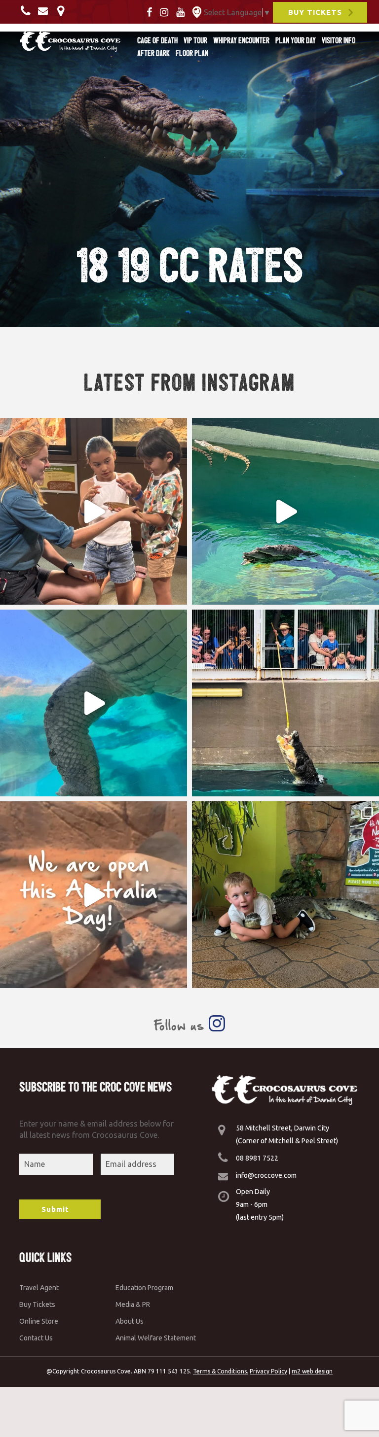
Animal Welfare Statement (155, 1338)
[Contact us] (28, 10)
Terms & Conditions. (220, 1371)
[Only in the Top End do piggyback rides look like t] (285, 511)
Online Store (38, 1321)
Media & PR (132, 1304)
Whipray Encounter (241, 40)
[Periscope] (196, 11)
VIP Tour (195, 40)
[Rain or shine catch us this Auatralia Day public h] (93, 894)
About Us (129, 1321)
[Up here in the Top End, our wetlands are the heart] (93, 703)
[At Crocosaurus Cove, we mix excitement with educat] (93, 511)
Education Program (144, 1288)
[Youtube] (183, 11)
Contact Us (36, 1338)
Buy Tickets (37, 1304)
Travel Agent (39, 1288)
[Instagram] (167, 11)
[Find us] (63, 10)
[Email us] (45, 10)
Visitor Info (338, 40)
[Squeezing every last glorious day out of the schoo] (285, 894)
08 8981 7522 (257, 1158)
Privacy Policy (268, 1371)
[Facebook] (152, 11)
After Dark (153, 53)
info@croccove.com (266, 1175)
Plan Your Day (295, 40)
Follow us (181, 1025)
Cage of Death (157, 40)
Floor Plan (192, 53)
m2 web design (312, 1371)
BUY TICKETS (315, 12)
